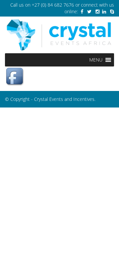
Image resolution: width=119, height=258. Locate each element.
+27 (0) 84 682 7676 (53, 5)
